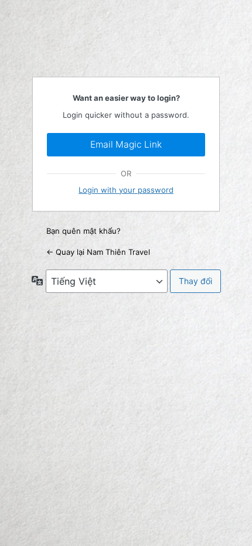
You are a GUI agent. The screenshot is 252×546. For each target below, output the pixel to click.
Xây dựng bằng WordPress (126, 37)
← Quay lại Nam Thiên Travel (98, 252)
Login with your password (126, 189)
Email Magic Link (126, 144)
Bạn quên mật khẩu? (83, 231)
